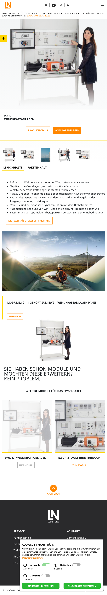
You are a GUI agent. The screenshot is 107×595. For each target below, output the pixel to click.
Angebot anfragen (67, 130)
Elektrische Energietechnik (32, 13)
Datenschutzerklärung (32, 557)
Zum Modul (26, 465)
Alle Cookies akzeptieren (82, 586)
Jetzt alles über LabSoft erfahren (29, 220)
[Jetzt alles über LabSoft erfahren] (29, 220)
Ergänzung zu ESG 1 (94, 13)
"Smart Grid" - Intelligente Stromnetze (65, 13)
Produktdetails (38, 130)
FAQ (16, 562)
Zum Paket (15, 316)
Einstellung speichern (41, 586)
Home (4, 13)
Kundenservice (22, 537)
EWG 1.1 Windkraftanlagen (39, 16)
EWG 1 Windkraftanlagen (13, 16)
